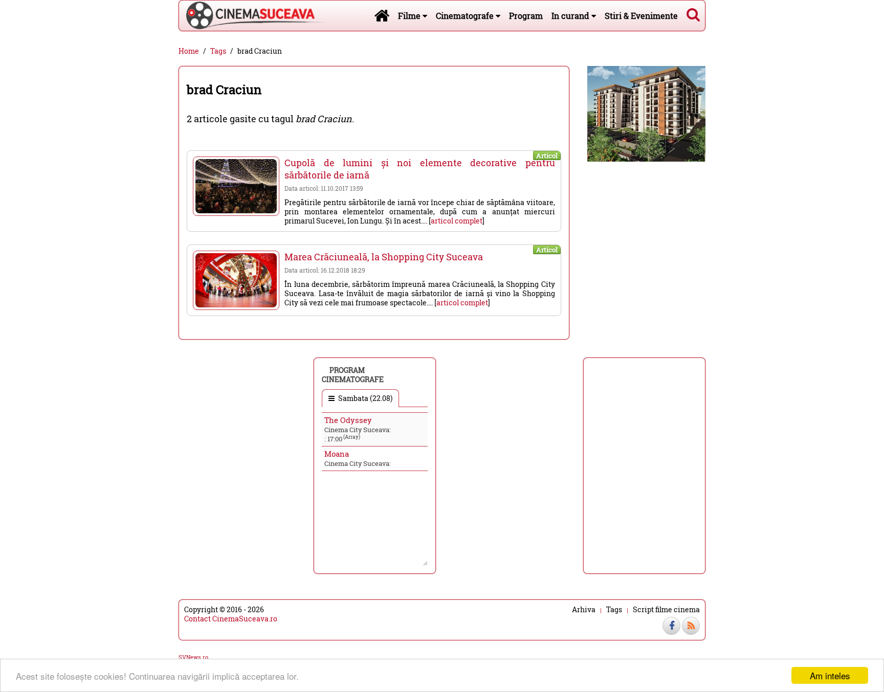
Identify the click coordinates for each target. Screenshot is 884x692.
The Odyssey (348, 420)
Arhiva (583, 609)
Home (189, 51)
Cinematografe (466, 15)
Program (526, 15)
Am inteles (830, 675)
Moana (336, 454)
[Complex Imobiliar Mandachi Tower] (646, 113)
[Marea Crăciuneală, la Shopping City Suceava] (236, 280)
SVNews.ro (193, 657)
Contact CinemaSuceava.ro (230, 618)
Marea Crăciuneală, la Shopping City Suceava (383, 257)
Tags (218, 51)
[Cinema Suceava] (251, 15)
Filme (410, 15)
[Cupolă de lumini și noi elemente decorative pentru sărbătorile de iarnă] (236, 186)
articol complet (456, 221)
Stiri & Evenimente (641, 15)
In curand (571, 15)
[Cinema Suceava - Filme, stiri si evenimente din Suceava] (381, 15)
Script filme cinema (666, 609)
